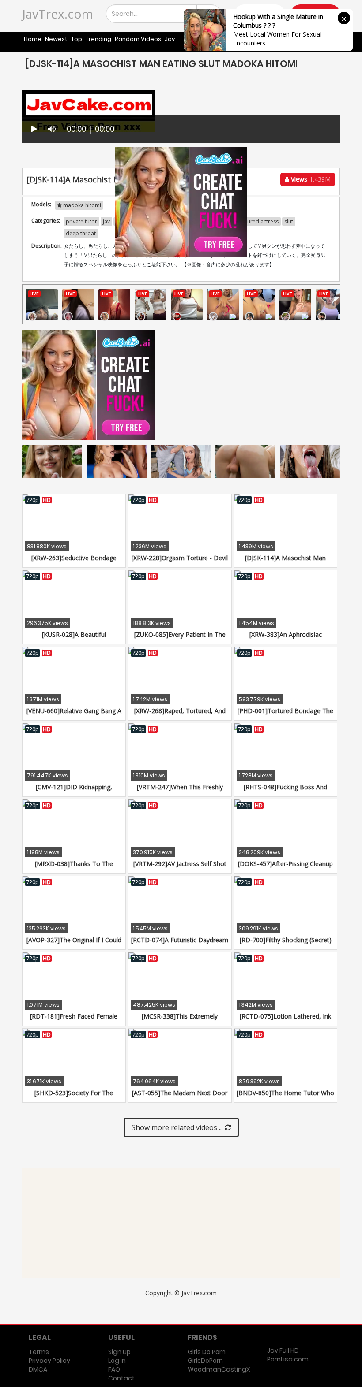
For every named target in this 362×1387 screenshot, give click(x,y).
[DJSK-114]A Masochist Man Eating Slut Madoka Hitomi (285, 562)
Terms (39, 1351)
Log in (117, 1360)
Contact (121, 1378)
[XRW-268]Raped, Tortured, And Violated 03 (180, 715)
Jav (170, 39)
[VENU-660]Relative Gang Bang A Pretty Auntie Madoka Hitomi (73, 715)
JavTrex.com (57, 13)
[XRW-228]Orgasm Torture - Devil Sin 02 (180, 562)
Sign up (119, 1351)
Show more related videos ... (178, 1127)
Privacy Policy (49, 1360)
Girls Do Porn (207, 1351)
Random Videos (138, 39)
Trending (98, 39)
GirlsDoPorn (205, 1360)
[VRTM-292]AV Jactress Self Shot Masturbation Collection (179, 868)
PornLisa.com (288, 1359)
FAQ (114, 1369)
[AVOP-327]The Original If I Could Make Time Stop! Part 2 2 (73, 944)
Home (32, 39)
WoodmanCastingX (219, 1369)
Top (76, 39)
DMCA (38, 1369)
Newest (56, 39)
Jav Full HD (283, 1350)
